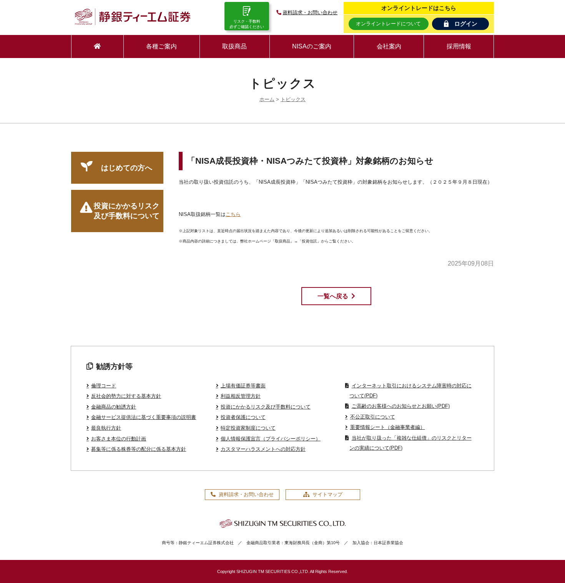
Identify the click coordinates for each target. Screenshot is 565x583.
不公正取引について (372, 417)
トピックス (293, 99)
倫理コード (103, 386)
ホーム (266, 99)
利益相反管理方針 (241, 396)
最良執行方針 (106, 428)
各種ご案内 (161, 46)
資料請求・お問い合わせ (309, 12)
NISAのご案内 (311, 46)
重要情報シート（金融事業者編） (387, 427)
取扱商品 (234, 46)
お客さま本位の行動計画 (118, 439)
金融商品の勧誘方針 (113, 407)
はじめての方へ (126, 168)
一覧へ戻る (332, 296)
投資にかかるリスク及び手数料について (127, 211)
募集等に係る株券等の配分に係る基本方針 (138, 449)
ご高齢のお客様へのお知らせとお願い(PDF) (400, 406)
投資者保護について (243, 417)
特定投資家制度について (248, 428)
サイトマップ (327, 494)
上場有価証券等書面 (243, 386)
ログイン (465, 23)
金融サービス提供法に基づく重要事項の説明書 (143, 417)
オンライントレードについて (388, 24)
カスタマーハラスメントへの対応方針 (263, 449)
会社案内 (389, 46)
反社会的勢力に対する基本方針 (126, 396)
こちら (233, 214)
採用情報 (459, 46)
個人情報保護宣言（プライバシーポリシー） (271, 439)
